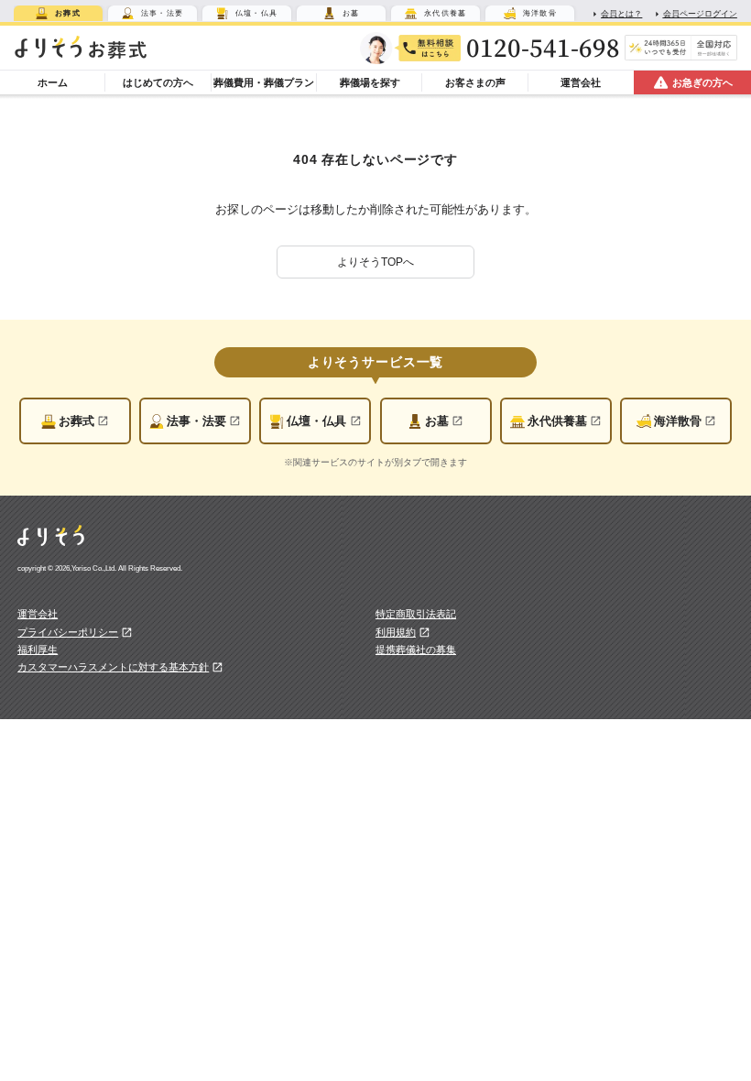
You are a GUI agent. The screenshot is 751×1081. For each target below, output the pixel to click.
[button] (375, 262)
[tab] (58, 13)
